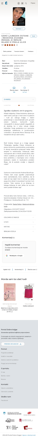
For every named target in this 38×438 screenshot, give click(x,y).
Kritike (7, 227)
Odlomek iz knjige (11, 217)
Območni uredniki (7, 391)
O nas (3, 372)
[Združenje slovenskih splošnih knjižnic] (26, 420)
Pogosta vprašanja (7, 353)
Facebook (4, 400)
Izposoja (18, 28)
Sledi (33, 36)
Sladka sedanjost (28, 306)
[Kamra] (28, 427)
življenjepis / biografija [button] (27, 61)
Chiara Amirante (5, 33)
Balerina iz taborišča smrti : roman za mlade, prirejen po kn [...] (9, 309)
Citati (6, 222)
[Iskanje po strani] (26, 3)
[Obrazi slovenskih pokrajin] (12, 427)
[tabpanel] (19, 156)
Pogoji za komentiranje (8, 363)
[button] (2, 3)
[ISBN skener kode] (22, 3)
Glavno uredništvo (7, 388)
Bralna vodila (10, 231)
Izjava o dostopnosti (29, 435)
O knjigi (7, 99)
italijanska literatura (20, 63)
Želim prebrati (7, 51)
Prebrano (30, 51)
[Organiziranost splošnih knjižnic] (29, 413)
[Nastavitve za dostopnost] (19, 3)
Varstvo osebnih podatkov (9, 360)
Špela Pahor (17, 204)
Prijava (33, 3)
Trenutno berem (19, 51)
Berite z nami (5, 376)
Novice (3, 379)
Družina (16, 68)
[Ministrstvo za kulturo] (12, 413)
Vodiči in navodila (6, 356)
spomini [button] (16, 61)
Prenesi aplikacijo (11, 344)
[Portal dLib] (10, 420)
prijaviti (7, 250)
